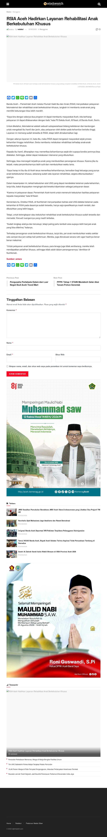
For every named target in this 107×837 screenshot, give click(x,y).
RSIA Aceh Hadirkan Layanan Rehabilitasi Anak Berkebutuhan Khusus (36, 751)
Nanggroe (16, 12)
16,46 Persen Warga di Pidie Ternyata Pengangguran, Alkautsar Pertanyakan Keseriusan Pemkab (43, 769)
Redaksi (18, 823)
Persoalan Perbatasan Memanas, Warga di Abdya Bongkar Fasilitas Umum (35, 759)
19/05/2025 (32, 29)
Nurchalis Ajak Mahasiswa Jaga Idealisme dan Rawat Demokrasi (44, 520)
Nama (10, 342)
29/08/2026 (23, 515)
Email (10, 354)
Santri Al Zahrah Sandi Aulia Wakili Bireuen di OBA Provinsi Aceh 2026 (47, 551)
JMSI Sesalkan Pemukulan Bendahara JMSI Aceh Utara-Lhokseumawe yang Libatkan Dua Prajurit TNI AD (59, 510)
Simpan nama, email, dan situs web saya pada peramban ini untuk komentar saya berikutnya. (50, 366)
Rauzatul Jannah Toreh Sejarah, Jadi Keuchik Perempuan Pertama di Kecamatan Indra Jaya (41, 774)
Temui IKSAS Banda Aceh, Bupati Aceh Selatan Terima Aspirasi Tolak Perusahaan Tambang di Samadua (56, 541)
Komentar (12, 310)
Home (9, 12)
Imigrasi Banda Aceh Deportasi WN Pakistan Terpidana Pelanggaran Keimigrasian (51, 530)
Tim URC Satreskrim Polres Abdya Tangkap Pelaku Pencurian (30, 764)
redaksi (20, 29)
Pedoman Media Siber (34, 823)
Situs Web (59, 354)
